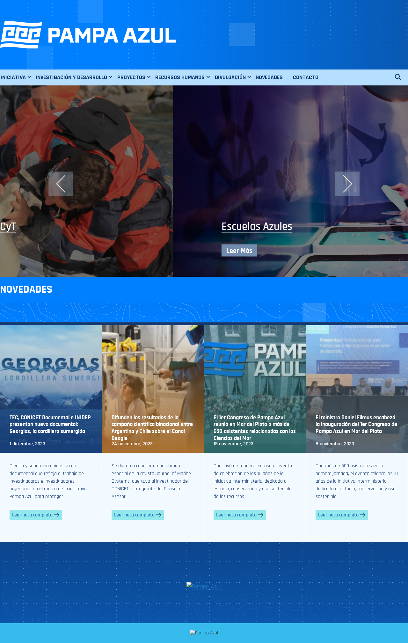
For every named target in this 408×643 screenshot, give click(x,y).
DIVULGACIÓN (230, 77)
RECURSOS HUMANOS (180, 77)
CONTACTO (305, 77)
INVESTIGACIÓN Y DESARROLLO (71, 77)
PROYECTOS (131, 77)
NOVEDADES (269, 77)
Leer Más (66, 250)
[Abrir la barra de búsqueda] (401, 77)
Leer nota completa (32, 514)
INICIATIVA (13, 77)
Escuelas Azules (83, 226)
